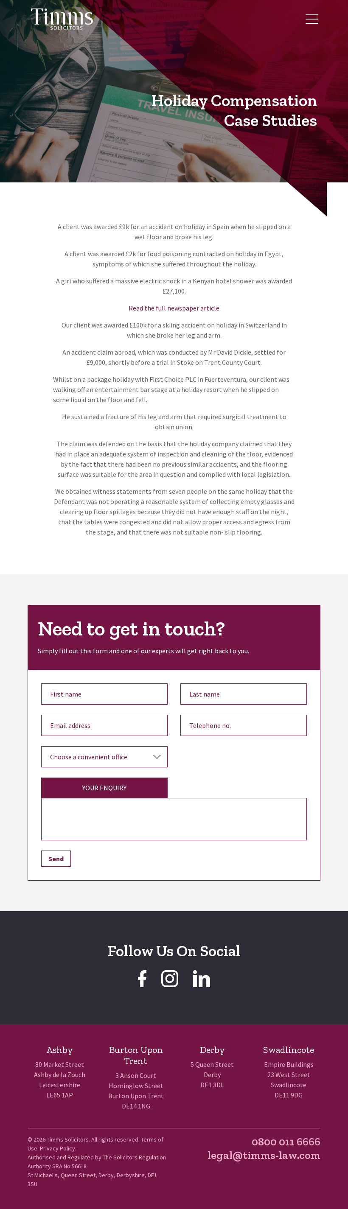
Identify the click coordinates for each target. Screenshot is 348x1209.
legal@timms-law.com (264, 1155)
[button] (312, 19)
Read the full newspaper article (174, 308)
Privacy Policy (57, 1148)
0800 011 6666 (286, 1141)
